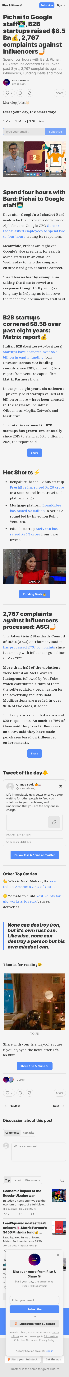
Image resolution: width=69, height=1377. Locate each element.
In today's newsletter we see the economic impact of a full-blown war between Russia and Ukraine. (25, 1202)
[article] (34, 1202)
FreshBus (18, 487)
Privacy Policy (46, 1340)
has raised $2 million (27, 511)
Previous (15, 1106)
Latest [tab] (17, 1180)
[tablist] (19, 1132)
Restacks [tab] (28, 1132)
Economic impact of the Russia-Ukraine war (22, 1193)
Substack (15, 1369)
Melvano (43, 528)
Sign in (61, 5)
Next (56, 1106)
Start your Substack (24, 1359)
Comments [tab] (12, 1132)
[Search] (62, 1180)
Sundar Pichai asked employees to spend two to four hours (34, 231)
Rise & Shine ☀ (20, 80)
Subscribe (47, 5)
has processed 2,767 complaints (29, 647)
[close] (58, 1255)
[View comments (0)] (20, 93)
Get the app (53, 1359)
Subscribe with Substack (37, 1324)
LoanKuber (52, 505)
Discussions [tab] (32, 1180)
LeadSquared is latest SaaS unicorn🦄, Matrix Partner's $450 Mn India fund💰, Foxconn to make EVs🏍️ (25, 1228)
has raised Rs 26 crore (45, 487)
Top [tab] (7, 1180)
